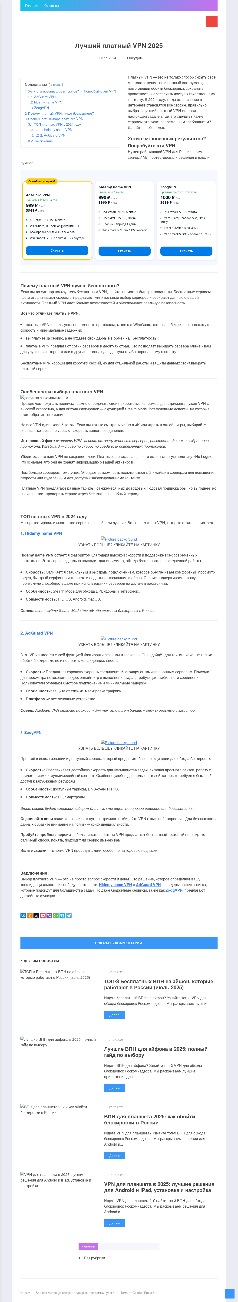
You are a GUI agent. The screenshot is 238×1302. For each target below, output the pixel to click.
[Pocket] (43, 915)
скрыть (56, 84)
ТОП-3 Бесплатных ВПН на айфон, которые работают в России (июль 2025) (158, 984)
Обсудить (134, 57)
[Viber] (49, 915)
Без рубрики (94, 1258)
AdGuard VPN (148, 884)
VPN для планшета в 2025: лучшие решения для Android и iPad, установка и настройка (159, 1187)
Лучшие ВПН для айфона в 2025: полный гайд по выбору (156, 1051)
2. (36, 633)
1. (41, 533)
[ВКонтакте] (23, 915)
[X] (36, 915)
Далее (114, 1014)
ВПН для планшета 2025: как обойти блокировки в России (149, 1119)
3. (31, 732)
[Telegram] (69, 915)
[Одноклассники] (30, 915)
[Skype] (62, 915)
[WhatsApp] (56, 915)
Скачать (57, 250)
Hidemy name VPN (115, 884)
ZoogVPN (174, 890)
